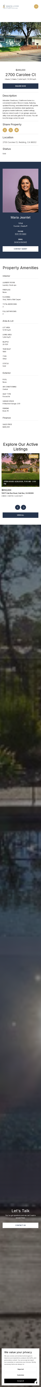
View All (20, 515)
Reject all (21, 1369)
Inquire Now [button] (20, 86)
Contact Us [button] (20, 1225)
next (23, 507)
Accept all (20, 1381)
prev (17, 507)
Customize (20, 1375)
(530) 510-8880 (20, 234)
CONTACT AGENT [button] (20, 249)
